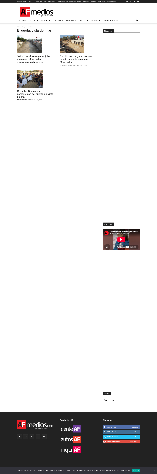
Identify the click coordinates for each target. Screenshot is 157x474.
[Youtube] (138, 1)
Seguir (136, 432)
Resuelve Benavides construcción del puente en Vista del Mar (35, 94)
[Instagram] (126, 1)
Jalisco (82, 21)
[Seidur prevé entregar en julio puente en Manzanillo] (35, 44)
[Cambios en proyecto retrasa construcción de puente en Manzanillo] (78, 44)
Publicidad (85, 1)
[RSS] (130, 1)
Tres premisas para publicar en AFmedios (69, 1)
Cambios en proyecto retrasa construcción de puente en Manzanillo (76, 59)
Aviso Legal (39, 1)
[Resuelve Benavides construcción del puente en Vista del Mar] (35, 79)
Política (45, 21)
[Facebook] (123, 1)
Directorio (93, 1)
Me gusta (135, 427)
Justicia (57, 21)
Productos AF (109, 21)
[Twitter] (134, 1)
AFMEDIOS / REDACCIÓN (25, 100)
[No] (154, 470)
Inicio (18, 27)
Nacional (70, 21)
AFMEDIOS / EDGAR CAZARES (69, 65)
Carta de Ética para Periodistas (107, 1)
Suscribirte (134, 441)
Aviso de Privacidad (49, 1)
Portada (22, 21)
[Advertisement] (121, 191)
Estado (33, 21)
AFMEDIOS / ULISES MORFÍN (26, 62)
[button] (137, 21)
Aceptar (136, 470)
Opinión (94, 21)
